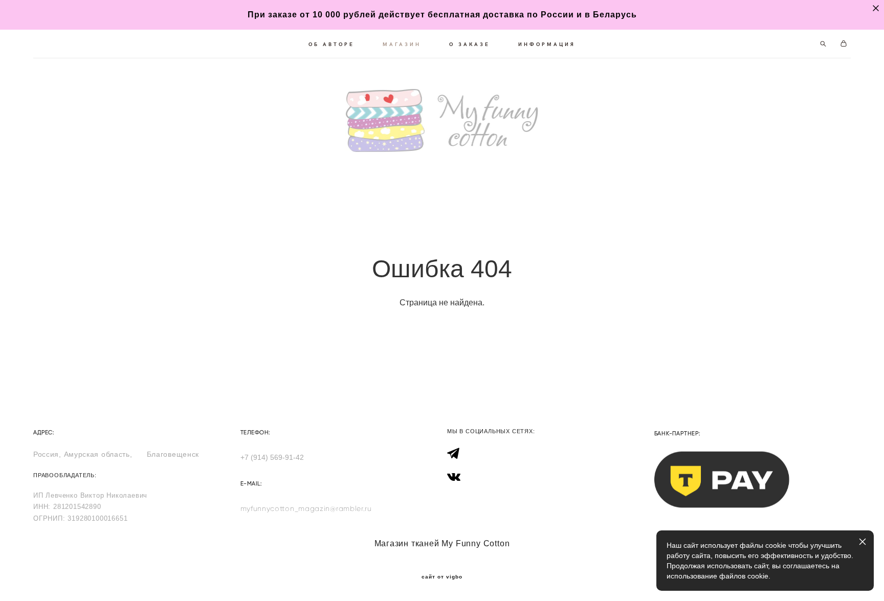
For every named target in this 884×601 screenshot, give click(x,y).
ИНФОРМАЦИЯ (547, 44)
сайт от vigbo (442, 577)
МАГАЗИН (402, 44)
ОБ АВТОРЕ (331, 44)
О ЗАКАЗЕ (469, 44)
